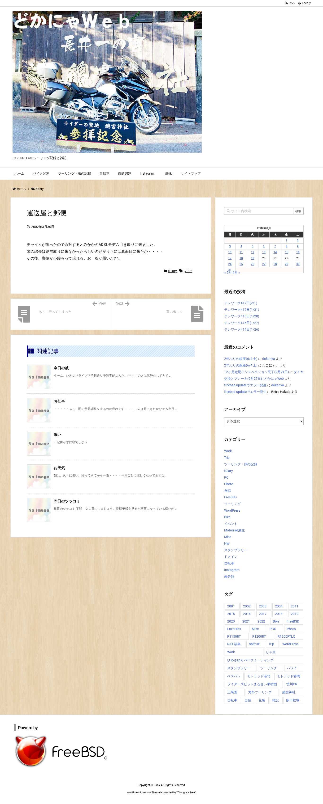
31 (229, 270)
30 (298, 264)
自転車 (229, 563)
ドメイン (230, 557)
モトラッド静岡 (288, 676)
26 (252, 264)
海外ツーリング (259, 692)
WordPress (232, 510)
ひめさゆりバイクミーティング (250, 660)
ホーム (21, 189)
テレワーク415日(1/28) (241, 316)
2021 (246, 621)
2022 (261, 621)
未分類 (229, 576)
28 (275, 264)
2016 (247, 614)
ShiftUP (254, 644)
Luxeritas (234, 629)
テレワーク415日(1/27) (241, 323)
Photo (228, 484)
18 (241, 258)
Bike (227, 517)
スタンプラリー (235, 550)
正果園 (232, 692)
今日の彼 (61, 368)
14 (275, 252)
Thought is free (186, 792)
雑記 (275, 700)
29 (286, 264)
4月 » (236, 272)
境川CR (291, 684)
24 (229, 264)
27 (264, 264)
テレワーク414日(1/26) (241, 329)
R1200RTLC (286, 636)
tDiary (40, 189)
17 (229, 258)
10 (229, 252)
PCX (273, 629)
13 (264, 252)
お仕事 (59, 401)
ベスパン (233, 676)
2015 (231, 614)
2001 (231, 606)
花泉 (261, 700)
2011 (294, 606)
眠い (57, 434)
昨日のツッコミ (67, 501)
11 (241, 252)
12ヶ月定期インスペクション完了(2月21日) (256, 372)
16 (298, 252)
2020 (231, 621)
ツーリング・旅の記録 (240, 464)
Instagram (232, 570)
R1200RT (259, 636)
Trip (227, 457)
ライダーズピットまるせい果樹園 (252, 684)
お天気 (59, 468)
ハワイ (292, 668)
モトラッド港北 (258, 676)
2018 (279, 614)
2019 (294, 614)
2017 (262, 614)
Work (228, 451)
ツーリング (232, 504)
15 (286, 252)
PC (226, 477)
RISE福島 (234, 644)
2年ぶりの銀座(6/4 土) (241, 359)
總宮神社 (289, 692)
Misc (227, 537)
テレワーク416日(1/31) (241, 309)
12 (252, 252)
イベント (230, 524)
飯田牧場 (292, 700)
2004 (279, 606)
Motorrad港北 (234, 530)
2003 (262, 606)
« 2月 (228, 272)
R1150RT (234, 636)
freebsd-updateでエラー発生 (245, 385)
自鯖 (227, 491)
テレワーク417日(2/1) (240, 303)
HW (226, 543)
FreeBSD (230, 497)
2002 (188, 271)
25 (241, 264)
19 (252, 258)
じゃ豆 (271, 652)
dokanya (268, 359)
